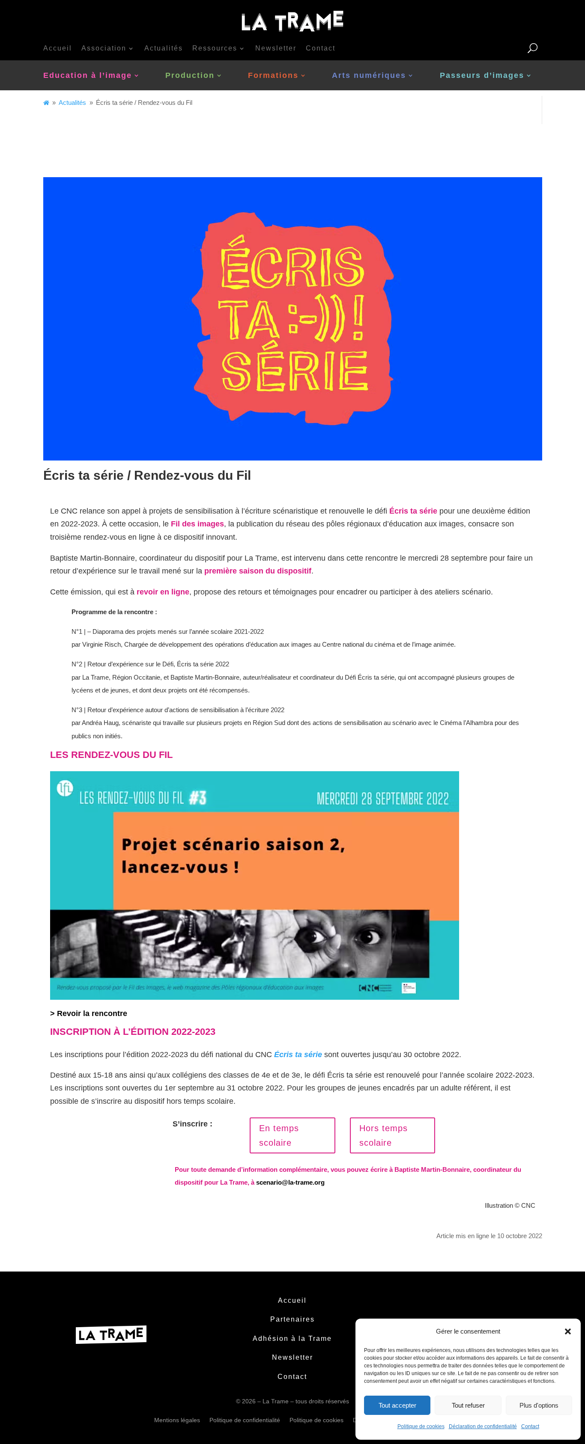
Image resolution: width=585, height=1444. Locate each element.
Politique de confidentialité (244, 1420)
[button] (568, 1331)
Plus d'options (538, 1405)
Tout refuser (468, 1405)
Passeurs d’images (482, 75)
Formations (273, 75)
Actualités (163, 48)
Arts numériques (369, 75)
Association (103, 48)
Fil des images (197, 524)
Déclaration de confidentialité (483, 1426)
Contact (530, 1426)
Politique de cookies (421, 1426)
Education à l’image (87, 75)
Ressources (214, 48)
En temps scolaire (279, 1135)
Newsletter (275, 48)
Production (190, 75)
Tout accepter (397, 1405)
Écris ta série (413, 511)
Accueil (57, 48)
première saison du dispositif (257, 571)
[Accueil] (46, 102)
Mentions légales (177, 1420)
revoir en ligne (163, 592)
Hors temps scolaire (383, 1135)
